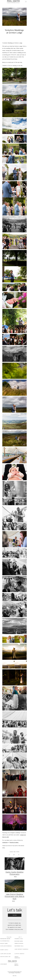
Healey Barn (4, 943)
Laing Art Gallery (5, 953)
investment (3, 964)
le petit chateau (19, 953)
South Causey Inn (5, 956)
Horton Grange (19, 943)
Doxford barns (18, 941)
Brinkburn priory (5, 938)
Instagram (5, 842)
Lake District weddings (21, 949)
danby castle (4, 949)
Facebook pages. (14, 842)
